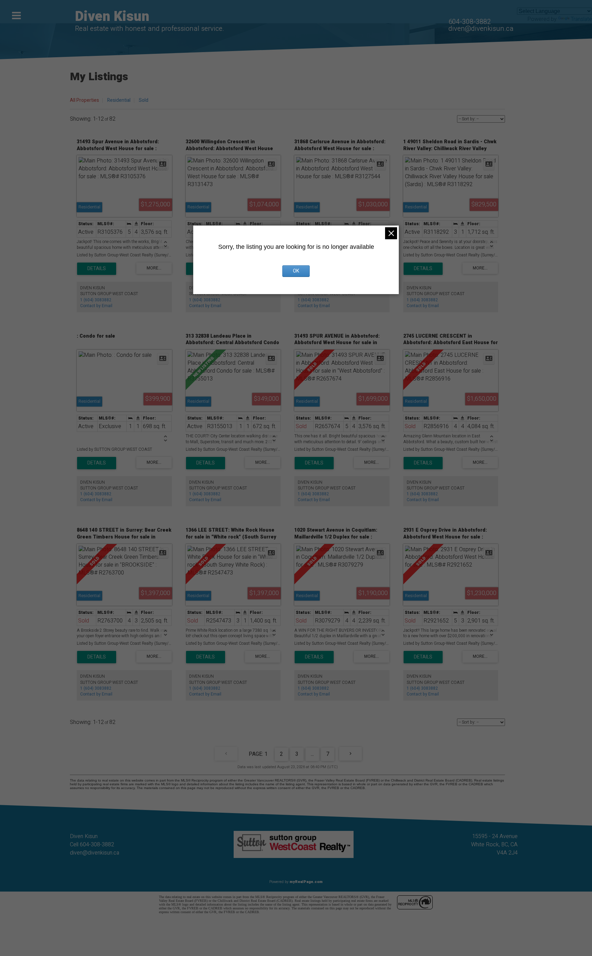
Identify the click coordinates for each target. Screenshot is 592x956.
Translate (581, 19)
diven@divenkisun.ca (481, 29)
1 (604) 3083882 (95, 300)
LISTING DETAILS (96, 269)
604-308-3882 (469, 22)
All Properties (84, 100)
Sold (143, 100)
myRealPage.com (306, 882)
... (312, 754)
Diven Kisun (112, 17)
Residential (119, 100)
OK (296, 271)
